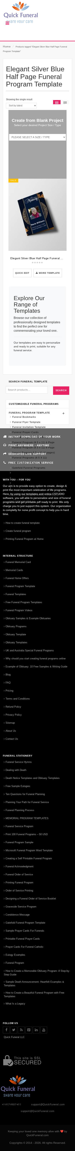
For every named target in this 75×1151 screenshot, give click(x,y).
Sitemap (10, 722)
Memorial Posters (23, 473)
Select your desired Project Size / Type (37, 125)
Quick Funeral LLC (14, 1037)
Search (61, 390)
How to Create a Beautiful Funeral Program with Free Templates (34, 994)
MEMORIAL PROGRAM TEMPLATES (27, 818)
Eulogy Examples (15, 954)
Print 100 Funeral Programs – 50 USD (27, 834)
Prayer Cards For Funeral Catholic (24, 946)
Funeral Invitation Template (29, 427)
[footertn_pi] (28, 1030)
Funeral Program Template (29, 412)
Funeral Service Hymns (19, 762)
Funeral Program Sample (19, 842)
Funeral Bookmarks (24, 417)
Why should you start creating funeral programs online (36, 658)
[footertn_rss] (21, 1030)
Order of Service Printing (19, 890)
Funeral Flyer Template (26, 422)
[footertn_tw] (13, 1030)
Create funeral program (18, 530)
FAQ (8, 682)
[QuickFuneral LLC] (37, 14)
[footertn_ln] (36, 1030)
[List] (65, 102)
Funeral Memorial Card (18, 562)
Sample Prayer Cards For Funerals (25, 930)
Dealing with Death (16, 770)
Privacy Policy (14, 714)
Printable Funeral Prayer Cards (23, 938)
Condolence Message (18, 914)
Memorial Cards (14, 570)
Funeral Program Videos (19, 610)
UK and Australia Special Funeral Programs (30, 650)
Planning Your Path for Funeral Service (27, 802)
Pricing (9, 690)
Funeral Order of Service (19, 874)
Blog (8, 674)
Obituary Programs (16, 626)
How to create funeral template (23, 522)
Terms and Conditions (18, 698)
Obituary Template (16, 634)
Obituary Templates (16, 642)
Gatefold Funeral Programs (28, 468)
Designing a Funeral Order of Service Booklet (31, 898)
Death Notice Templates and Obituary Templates (33, 778)
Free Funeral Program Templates (24, 602)
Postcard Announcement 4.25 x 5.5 (33, 478)
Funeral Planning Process (20, 810)
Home (7, 46)
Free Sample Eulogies (18, 786)
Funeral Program (15, 962)
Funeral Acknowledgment (19, 866)
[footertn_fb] (6, 1030)
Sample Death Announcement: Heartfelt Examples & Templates (34, 983)
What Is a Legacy (15, 1003)
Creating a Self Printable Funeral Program (29, 858)
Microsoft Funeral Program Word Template (29, 850)
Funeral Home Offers (17, 578)
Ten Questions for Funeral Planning (25, 794)
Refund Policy (13, 706)
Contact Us (12, 738)
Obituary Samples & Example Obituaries (28, 618)
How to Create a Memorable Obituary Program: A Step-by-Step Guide (37, 972)
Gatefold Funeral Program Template (25, 922)
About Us (11, 730)
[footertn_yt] (43, 1030)
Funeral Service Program (19, 826)
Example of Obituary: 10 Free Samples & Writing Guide (36, 666)
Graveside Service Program (21, 906)
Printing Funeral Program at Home (24, 539)
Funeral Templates (16, 594)
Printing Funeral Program (19, 882)
